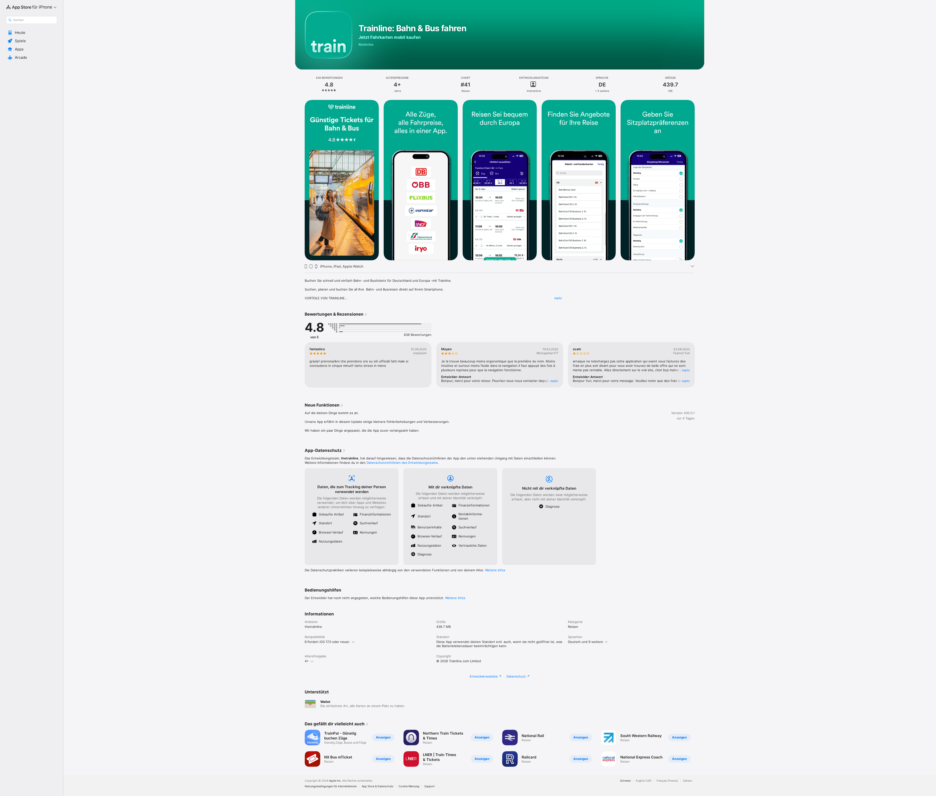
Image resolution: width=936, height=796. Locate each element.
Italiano (687, 780)
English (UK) (644, 780)
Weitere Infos (495, 570)
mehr (558, 298)
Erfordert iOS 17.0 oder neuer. (327, 642)
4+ (307, 661)
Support (429, 786)
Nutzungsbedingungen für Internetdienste (331, 786)
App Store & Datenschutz (377, 786)
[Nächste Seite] (699, 180)
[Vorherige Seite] (299, 180)
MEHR (554, 381)
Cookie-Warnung (409, 786)
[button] (31, 32)
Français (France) (667, 780)
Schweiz (625, 780)
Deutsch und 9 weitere (585, 642)
